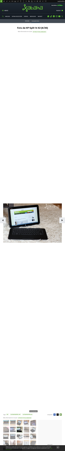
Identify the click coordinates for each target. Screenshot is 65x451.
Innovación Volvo (35, 21)
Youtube (59, 16)
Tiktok (51, 16)
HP (7, 414)
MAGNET (40, 16)
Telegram (54, 16)
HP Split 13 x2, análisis (39, 31)
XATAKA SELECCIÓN (17, 16)
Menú (6, 10)
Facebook (54, 414)
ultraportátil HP (15, 414)
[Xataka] (1, 1)
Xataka (32, 8)
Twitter (62, 16)
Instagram (57, 16)
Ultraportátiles (27, 414)
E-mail (61, 414)
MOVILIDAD (33, 16)
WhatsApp (48, 16)
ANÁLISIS (7, 16)
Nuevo (58, 10)
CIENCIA (26, 16)
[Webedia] (61, 1)
